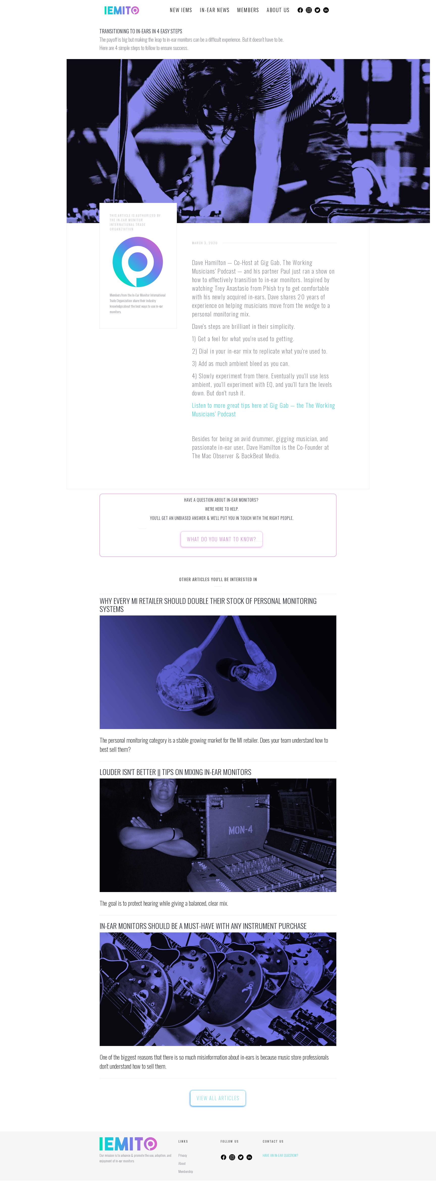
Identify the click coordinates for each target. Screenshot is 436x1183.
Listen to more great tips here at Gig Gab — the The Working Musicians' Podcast (263, 409)
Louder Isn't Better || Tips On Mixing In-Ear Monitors (175, 772)
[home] (122, 10)
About (182, 1163)
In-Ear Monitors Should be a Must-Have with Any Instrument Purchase (203, 926)
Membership (185, 1171)
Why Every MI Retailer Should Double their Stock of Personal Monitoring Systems (208, 605)
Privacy (182, 1155)
